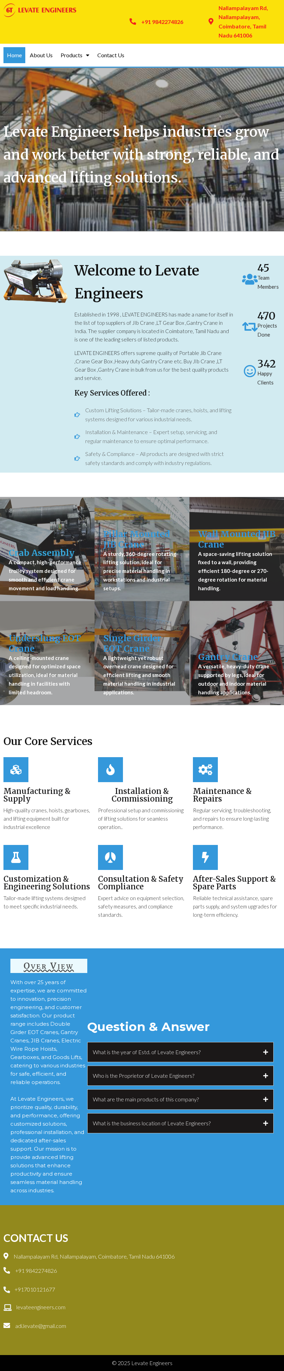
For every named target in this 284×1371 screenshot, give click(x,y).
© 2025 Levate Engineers (142, 1363)
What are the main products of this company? (146, 1099)
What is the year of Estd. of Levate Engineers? (147, 1052)
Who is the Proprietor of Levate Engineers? (143, 1075)
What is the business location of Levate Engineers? (152, 1123)
